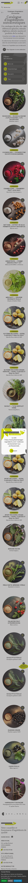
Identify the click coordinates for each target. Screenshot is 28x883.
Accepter (4, 880)
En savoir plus (18, 880)
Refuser (10, 880)
